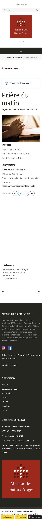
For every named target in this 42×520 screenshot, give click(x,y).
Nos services (7, 393)
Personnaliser (34, 517)
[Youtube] (23, 4)
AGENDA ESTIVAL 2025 (11, 431)
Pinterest (26, 193)
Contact (21, 41)
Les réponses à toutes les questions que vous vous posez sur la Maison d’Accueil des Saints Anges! (21, 448)
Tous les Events (13, 68)
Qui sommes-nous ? (10, 389)
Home (7, 57)
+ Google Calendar (13, 73)
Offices (20, 158)
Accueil (5, 384)
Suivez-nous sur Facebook (14, 355)
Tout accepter (7, 517)
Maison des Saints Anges (14, 169)
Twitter (20, 193)
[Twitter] (18, 4)
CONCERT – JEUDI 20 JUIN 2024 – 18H (18, 440)
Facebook (14, 193)
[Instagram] (26, 4)
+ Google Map (10, 278)
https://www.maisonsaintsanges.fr (18, 186)
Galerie (5, 402)
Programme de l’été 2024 (12, 436)
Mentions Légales (9, 365)
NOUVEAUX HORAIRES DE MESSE (16, 426)
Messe (34, 292)
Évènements (16, 57)
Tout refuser (21, 517)
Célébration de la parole (15, 292)
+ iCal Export (31, 73)
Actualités (6, 406)
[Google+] (20, 4)
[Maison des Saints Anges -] (21, 17)
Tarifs (4, 397)
